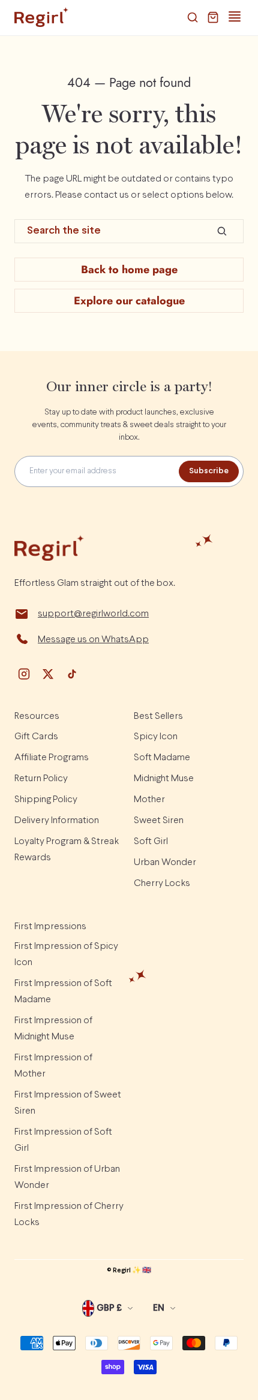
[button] (193, 17)
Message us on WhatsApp (93, 639)
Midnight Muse (164, 778)
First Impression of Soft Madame (63, 991)
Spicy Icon (156, 736)
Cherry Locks (162, 883)
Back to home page (129, 269)
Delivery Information (56, 820)
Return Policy (41, 778)
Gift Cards (36, 736)
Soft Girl (151, 841)
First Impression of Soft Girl (63, 1140)
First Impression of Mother (53, 1065)
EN (158, 1308)
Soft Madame (162, 757)
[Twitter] (48, 674)
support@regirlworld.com (93, 613)
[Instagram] (24, 674)
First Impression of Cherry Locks (69, 1214)
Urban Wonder (165, 862)
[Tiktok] (72, 674)
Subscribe (209, 471)
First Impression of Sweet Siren (67, 1102)
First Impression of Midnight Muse (53, 1028)
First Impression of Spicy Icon (66, 954)
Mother (149, 799)
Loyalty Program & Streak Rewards (66, 849)
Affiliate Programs (51, 757)
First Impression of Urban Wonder (67, 1177)
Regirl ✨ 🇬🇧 (132, 1270)
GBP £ (109, 1308)
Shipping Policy (45, 799)
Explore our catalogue (129, 301)
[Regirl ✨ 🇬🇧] (41, 17)
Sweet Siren (159, 820)
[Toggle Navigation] (235, 17)
